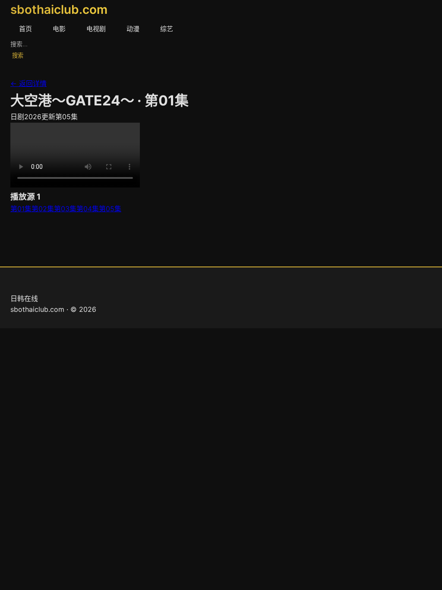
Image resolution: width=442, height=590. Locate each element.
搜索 (17, 55)
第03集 (65, 208)
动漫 (132, 29)
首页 (25, 29)
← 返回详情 (28, 83)
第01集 (21, 208)
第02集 (43, 208)
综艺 (166, 29)
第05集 (110, 208)
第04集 (87, 208)
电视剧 (96, 29)
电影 (59, 29)
